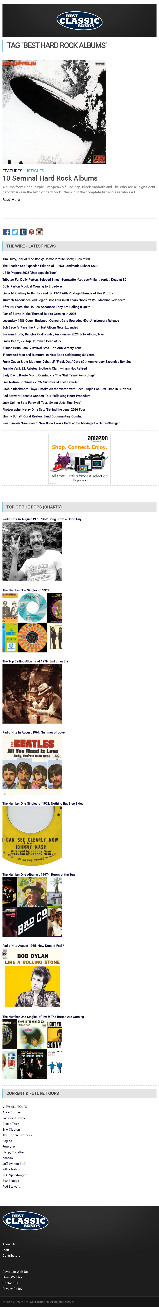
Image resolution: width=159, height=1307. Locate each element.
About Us (9, 1244)
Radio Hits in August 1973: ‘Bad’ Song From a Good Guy (42, 519)
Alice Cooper (11, 1112)
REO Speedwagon (14, 1175)
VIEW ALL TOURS (14, 1107)
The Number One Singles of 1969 (25, 590)
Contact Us (10, 1283)
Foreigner (9, 1146)
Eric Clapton (11, 1129)
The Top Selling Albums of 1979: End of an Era (35, 661)
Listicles (34, 171)
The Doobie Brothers (17, 1135)
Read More (11, 200)
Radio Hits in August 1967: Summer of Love (33, 732)
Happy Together (13, 1152)
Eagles (7, 1141)
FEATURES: (13, 171)
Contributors (11, 1255)
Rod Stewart (11, 1186)
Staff (5, 1250)
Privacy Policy (12, 1289)
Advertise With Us (15, 1272)
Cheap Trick (10, 1124)
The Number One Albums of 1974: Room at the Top (38, 875)
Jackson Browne (14, 1118)
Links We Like (12, 1277)
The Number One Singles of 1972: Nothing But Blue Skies (43, 803)
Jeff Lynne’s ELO (14, 1164)
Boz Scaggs (10, 1181)
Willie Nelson (12, 1169)
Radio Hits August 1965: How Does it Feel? (33, 946)
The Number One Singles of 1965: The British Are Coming (43, 1017)
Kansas (7, 1158)
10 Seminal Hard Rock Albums (50, 178)
